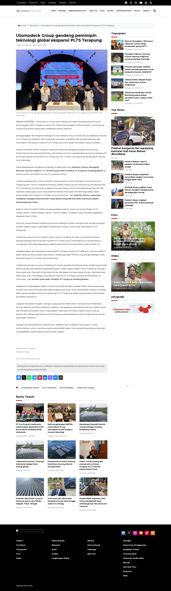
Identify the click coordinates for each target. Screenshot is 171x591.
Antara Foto (33, 3)
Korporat (127, 571)
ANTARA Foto (129, 567)
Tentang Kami (129, 554)
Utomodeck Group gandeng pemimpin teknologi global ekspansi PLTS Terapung (77, 25)
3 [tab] (133, 252)
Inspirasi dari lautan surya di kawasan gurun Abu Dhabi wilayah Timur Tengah (29, 501)
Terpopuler (52, 3)
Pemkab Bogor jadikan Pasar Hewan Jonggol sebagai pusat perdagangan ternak (139, 190)
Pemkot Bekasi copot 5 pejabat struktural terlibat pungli (137, 164)
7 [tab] (138, 293)
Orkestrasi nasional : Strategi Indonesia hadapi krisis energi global (30, 464)
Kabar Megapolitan (77, 11)
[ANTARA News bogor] (28, 11)
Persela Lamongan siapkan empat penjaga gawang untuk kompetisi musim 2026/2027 (139, 69)
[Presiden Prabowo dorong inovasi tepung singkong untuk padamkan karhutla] (117, 57)
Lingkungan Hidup (123, 11)
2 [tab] (129, 252)
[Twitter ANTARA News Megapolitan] (131, 3)
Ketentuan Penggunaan (134, 545)
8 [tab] (142, 293)
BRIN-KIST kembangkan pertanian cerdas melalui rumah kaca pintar (129, 241)
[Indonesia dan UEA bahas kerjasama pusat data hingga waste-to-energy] (62, 486)
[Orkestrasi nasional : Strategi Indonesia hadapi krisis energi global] (30, 449)
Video (115, 255)
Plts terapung (49, 388)
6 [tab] (135, 293)
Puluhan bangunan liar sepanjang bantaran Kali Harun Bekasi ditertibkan (132, 151)
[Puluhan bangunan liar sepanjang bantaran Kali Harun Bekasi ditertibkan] (133, 131)
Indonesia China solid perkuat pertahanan (132, 376)
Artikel (110, 11)
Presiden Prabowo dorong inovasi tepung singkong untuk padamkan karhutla (137, 56)
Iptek (102, 11)
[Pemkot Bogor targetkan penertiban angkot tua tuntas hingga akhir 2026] (117, 178)
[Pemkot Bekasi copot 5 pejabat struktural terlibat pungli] (117, 165)
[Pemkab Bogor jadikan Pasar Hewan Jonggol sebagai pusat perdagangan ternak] (117, 191)
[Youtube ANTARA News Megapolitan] (140, 3)
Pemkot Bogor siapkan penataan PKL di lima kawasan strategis (139, 202)
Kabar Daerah (58, 541)
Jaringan (127, 541)
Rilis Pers (72, 3)
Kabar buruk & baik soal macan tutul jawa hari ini (133, 284)
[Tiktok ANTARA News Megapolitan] (146, 3)
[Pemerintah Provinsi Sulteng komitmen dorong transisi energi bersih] (62, 449)
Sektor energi (67, 388)
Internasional (93, 545)
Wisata (137, 11)
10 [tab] (150, 293)
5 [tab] (140, 252)
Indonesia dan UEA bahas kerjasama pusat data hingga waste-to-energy (61, 501)
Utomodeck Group (30, 388)
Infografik (117, 296)
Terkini (43, 3)
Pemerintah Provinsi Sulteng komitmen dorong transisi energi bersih (61, 464)
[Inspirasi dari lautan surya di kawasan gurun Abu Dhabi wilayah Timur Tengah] (30, 486)
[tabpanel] (133, 236)
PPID (125, 576)
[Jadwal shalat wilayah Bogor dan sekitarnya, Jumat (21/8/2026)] (117, 83)
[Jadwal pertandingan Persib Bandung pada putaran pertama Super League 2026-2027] (117, 96)
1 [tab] (125, 252)
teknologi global (86, 388)
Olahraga (91, 549)
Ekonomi (34, 25)
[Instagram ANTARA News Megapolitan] (136, 3)
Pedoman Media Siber (133, 558)
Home (53, 11)
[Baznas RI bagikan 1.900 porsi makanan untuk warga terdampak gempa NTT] (117, 45)
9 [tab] (146, 293)
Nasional (62, 11)
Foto (114, 214)
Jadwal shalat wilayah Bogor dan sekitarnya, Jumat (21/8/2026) (138, 82)
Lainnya (146, 11)
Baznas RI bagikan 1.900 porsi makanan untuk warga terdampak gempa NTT (139, 44)
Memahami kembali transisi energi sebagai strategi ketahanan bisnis (92, 427)
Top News (62, 3)
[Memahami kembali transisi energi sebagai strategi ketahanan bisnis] (93, 412)
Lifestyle (93, 11)
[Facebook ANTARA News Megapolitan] (126, 3)
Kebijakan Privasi (131, 549)
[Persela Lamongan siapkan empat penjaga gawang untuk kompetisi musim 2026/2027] (117, 70)
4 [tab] (137, 252)
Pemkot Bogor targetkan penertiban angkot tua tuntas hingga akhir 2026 (139, 177)
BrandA (126, 562)
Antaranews (21, 3)
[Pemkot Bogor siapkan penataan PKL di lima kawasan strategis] (117, 204)
